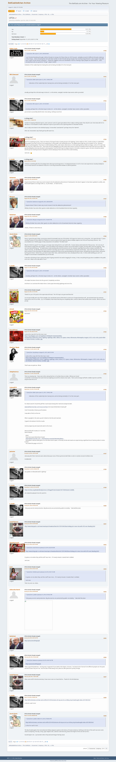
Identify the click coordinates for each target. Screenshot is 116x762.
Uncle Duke (13, 234)
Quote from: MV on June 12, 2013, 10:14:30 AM (37, 104)
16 (42, 44)
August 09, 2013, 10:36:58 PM (30, 216)
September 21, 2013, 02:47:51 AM (31, 349)
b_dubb (12, 99)
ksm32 (12, 118)
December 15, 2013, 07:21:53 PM (31, 487)
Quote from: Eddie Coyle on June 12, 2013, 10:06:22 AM (39, 79)
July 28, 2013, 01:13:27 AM (30, 161)
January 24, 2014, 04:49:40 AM (31, 591)
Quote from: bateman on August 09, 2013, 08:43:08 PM (39, 201)
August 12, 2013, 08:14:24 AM (30, 267)
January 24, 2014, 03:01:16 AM (31, 544)
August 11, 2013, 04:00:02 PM (30, 235)
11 (33, 44)
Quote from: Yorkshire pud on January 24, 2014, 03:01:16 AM (41, 572)
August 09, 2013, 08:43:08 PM (30, 179)
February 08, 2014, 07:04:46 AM (31, 657)
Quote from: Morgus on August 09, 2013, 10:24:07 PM (39, 219)
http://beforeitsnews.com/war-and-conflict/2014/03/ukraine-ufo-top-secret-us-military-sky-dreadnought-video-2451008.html (57, 700)
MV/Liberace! (14, 74)
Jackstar (12, 451)
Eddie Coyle (13, 49)
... (45, 44)
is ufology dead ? (28, 118)
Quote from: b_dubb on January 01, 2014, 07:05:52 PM (39, 594)
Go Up (10, 741)
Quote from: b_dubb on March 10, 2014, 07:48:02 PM (39, 718)
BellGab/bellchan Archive (19, 3)
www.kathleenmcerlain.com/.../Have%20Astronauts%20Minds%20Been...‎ (45, 438)
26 (47, 44)
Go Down (11, 44)
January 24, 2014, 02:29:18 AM (31, 523)
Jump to (85, 748)
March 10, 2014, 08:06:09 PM (30, 715)
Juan (11, 567)
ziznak (12, 309)
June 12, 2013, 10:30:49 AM (30, 100)
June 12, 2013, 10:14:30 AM (30, 76)
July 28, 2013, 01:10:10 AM (30, 139)
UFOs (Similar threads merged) (32, 48)
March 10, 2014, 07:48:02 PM (30, 697)
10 (31, 44)
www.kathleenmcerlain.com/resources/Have (36, 407)
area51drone (14, 522)
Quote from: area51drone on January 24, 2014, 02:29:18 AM (41, 547)
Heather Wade (14, 347)
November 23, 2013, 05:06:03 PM (31, 469)
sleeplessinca (14, 372)
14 (38, 44)
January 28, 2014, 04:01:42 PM (31, 638)
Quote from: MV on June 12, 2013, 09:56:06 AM (37, 53)
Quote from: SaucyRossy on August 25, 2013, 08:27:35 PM (40, 352)
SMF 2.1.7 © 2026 (11, 758)
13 (37, 44)
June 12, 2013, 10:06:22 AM (30, 50)
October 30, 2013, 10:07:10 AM (31, 453)
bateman (13, 177)
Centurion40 (14, 290)
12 (35, 44)
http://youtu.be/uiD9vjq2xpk (32, 640)
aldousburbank (15, 590)
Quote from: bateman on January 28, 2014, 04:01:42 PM (40, 660)
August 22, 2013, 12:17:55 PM (30, 291)
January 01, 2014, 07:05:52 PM (31, 505)
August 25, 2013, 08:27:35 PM (30, 331)
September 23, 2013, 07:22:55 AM (31, 389)
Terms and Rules (100, 758)
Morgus (12, 197)
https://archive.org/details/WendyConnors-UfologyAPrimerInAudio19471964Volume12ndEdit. (49, 490)
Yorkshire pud (14, 137)
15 (40, 44)
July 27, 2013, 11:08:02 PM (30, 120)
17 (44, 44)
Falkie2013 (13, 387)
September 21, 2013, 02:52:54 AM (31, 373)
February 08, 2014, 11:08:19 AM (31, 676)
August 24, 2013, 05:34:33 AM (30, 310)
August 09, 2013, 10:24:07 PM (30, 198)
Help (95, 758)
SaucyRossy (13, 330)
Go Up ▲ (107, 758)
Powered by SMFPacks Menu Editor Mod (58, 760)
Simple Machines (18, 758)
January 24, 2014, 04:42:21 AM (31, 568)
